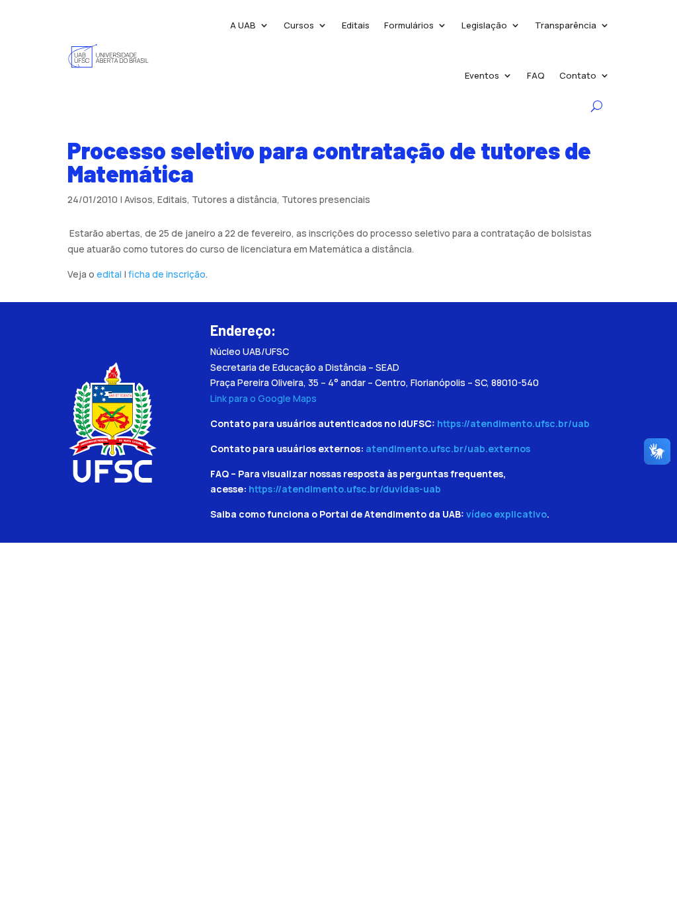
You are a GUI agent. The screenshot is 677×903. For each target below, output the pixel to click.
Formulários (409, 25)
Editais (356, 25)
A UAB (243, 25)
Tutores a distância (234, 199)
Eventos (482, 75)
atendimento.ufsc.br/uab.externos (448, 448)
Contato (577, 75)
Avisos (138, 199)
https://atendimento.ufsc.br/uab (513, 423)
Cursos (299, 25)
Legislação (484, 25)
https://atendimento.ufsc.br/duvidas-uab (345, 489)
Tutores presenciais (326, 199)
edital (109, 274)
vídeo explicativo (506, 514)
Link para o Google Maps (263, 398)
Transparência (565, 25)
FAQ (536, 75)
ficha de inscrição (167, 274)
